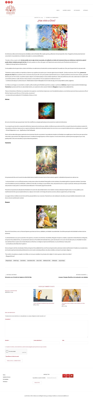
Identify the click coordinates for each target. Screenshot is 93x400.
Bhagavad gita (9, 260)
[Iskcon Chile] (6, 2)
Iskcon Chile (39, 260)
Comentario (8, 319)
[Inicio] (10, 14)
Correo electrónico (38, 340)
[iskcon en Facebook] (64, 376)
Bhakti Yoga (16, 260)
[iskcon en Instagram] (68, 376)
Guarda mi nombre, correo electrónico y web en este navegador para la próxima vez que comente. (26, 346)
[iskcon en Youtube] (11, 2)
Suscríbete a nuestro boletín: (39, 377)
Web (63, 340)
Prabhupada (54, 260)
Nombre (7, 340)
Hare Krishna (23, 260)
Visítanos (85, 10)
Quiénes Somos (67, 10)
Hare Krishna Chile (31, 260)
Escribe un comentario (52, 17)
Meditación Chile (46, 260)
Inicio (58, 10)
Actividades (77, 10)
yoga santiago (62, 260)
